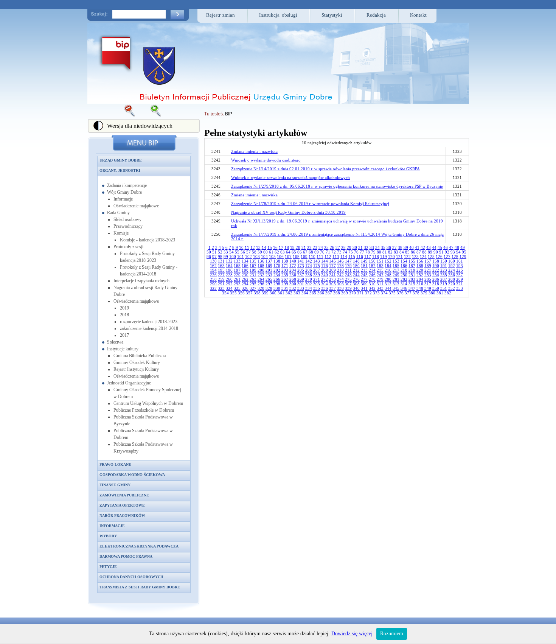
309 (364, 284)
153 (396, 261)
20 (298, 247)
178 (340, 265)
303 (316, 284)
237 (300, 274)
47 (451, 247)
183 (380, 265)
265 (269, 279)
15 (269, 247)
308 (356, 284)
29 (349, 247)
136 (261, 261)
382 (447, 293)
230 (245, 274)
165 (237, 265)
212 (356, 270)
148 (356, 261)
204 (292, 270)
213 (364, 270)
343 (380, 288)
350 (435, 288)
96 (209, 256)
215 (380, 270)
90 (435, 252)
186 (404, 265)
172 (292, 265)
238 (308, 274)
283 (411, 279)
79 (373, 252)
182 (372, 265)
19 (292, 247)
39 (406, 247)
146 (340, 261)
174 (308, 265)
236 (292, 274)
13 (258, 247)
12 (252, 247)
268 (292, 279)
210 (340, 270)
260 (229, 279)
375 (392, 293)
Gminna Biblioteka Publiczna (139, 355)
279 (380, 279)
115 (351, 256)
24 (320, 247)
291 (221, 284)
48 (457, 247)
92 (447, 252)
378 (416, 293)
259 (221, 279)
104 (264, 256)
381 (439, 293)
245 (364, 274)
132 (229, 261)
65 (294, 252)
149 (364, 261)
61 (271, 252)
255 (443, 274)
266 (276, 279)
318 (435, 284)
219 (411, 270)
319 (443, 284)
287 (443, 279)
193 (459, 265)
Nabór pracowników (122, 515)
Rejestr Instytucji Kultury (136, 369)
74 (345, 252)
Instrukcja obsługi (278, 15)
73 (339, 252)
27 (337, 247)
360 (273, 293)
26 (332, 247)
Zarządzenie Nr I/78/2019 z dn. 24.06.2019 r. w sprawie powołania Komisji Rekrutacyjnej (310, 203)
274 (340, 279)
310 (372, 284)
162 (213, 265)
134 (245, 261)
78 (367, 252)
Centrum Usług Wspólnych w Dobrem (148, 403)
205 (300, 270)
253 (427, 274)
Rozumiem (391, 633)
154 (404, 261)
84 (401, 252)
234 (276, 274)
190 (435, 265)
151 (380, 261)
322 (213, 288)
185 (396, 265)
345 (396, 288)
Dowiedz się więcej (352, 633)
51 (214, 252)
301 (300, 284)
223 (443, 270)
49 (462, 247)
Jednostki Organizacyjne (129, 383)
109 (304, 256)
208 (324, 270)
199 (253, 270)
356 (241, 293)
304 (324, 284)
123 (415, 256)
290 (213, 284)
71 (328, 252)
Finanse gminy (114, 485)
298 (276, 284)
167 (253, 265)
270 (308, 279)
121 (399, 256)
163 (221, 265)
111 (320, 256)
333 (300, 288)
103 (256, 256)
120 (391, 256)
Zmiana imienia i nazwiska (254, 151)
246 (372, 274)
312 (388, 284)
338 (340, 288)
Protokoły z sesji (128, 246)
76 (356, 252)
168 (261, 265)
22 (309, 247)
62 (277, 252)
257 (459, 274)
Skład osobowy (127, 219)
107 (288, 256)
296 (261, 284)
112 (328, 256)
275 (348, 279)
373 (376, 293)
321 (459, 284)
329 (269, 288)
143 (316, 261)
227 (221, 274)
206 (308, 270)
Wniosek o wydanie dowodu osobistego (266, 160)
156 (419, 261)
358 (257, 293)
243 (348, 274)
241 (332, 274)
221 (427, 270)
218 (404, 270)
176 (324, 265)
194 (213, 270)
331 (284, 288)
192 (451, 265)
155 (411, 261)
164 (229, 265)
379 (424, 293)
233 (269, 274)
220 (419, 270)
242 (340, 274)
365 (312, 293)
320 (451, 284)
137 (269, 261)
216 (388, 270)
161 (459, 261)
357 (249, 293)
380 (432, 293)
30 (355, 247)
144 (324, 261)
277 (364, 279)
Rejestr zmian (220, 15)
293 (237, 284)
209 (332, 270)
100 (232, 256)
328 (261, 288)
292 (229, 284)
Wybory (108, 536)
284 (419, 279)
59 (260, 252)
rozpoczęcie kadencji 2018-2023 (148, 321)
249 (396, 274)
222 (435, 270)
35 (383, 247)
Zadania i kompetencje (127, 185)
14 (264, 247)
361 (281, 293)
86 (413, 252)
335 (316, 288)
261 (237, 279)
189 (427, 265)
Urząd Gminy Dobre (120, 160)
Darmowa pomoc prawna (125, 556)
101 (240, 256)
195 (221, 270)
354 (225, 293)
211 (348, 270)
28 (343, 247)
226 (213, 274)
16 (275, 247)
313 (396, 284)
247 (380, 274)
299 (284, 284)
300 (292, 284)
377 (408, 293)
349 (427, 288)
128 (455, 256)
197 (237, 270)
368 (336, 293)
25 (326, 247)
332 (292, 288)
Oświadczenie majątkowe (136, 205)
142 (308, 261)
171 (284, 265)
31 (360, 247)
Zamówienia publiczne (124, 495)
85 (407, 252)
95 (464, 252)
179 (348, 265)
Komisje (121, 233)
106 (280, 256)
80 (379, 252)
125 (431, 256)
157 (427, 261)
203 (284, 270)
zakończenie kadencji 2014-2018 (149, 328)
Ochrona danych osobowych (131, 577)
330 (276, 288)
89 (430, 252)
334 (308, 288)
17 (281, 247)
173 (300, 265)
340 (356, 288)
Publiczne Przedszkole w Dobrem (143, 410)
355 (233, 293)
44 (434, 247)
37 (394, 247)
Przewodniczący (128, 226)
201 (269, 270)
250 (404, 274)
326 (245, 288)
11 (247, 247)
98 (220, 256)
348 (419, 288)
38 (400, 247)
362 (289, 293)
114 (343, 256)
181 (364, 265)
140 (292, 261)
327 (253, 288)
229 (237, 274)
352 (451, 288)
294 (245, 284)
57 (248, 252)
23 (315, 247)
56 (243, 252)
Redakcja (376, 15)
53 (226, 252)
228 (229, 274)
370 (352, 293)
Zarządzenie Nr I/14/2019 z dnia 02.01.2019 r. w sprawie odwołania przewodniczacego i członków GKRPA (325, 168)
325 (237, 288)
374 (384, 293)
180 (356, 265)
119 (383, 256)
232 (261, 274)
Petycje (108, 567)
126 (439, 256)
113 (335, 256)
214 (372, 270)
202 (276, 270)
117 (367, 256)
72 (333, 252)
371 (360, 293)
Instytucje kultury (122, 349)
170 (276, 265)
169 (269, 265)
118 (375, 256)
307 (348, 284)
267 (284, 279)
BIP (228, 114)
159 (443, 261)
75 (350, 252)
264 (261, 279)
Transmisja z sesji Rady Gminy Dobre (139, 587)
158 (435, 261)
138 (276, 261)
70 (322, 252)
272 (324, 279)
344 (388, 288)
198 (245, 270)
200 (261, 270)
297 (269, 284)
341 (364, 288)
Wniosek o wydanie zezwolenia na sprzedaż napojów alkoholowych (290, 177)
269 (300, 279)
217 (396, 270)
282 (404, 279)
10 (241, 247)
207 (316, 270)
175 (316, 265)
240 (324, 274)
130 (213, 261)
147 (348, 261)
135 (253, 261)
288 (451, 279)
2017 (124, 335)
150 (372, 261)
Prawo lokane (115, 464)
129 (463, 256)
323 (221, 288)
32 (366, 247)
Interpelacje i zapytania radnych (141, 280)
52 (220, 252)
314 (404, 284)
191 (443, 265)
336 (324, 288)
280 (388, 279)
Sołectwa (115, 342)
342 (372, 288)
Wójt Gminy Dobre (124, 192)
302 (308, 284)
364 (304, 293)
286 (435, 279)
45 (440, 247)
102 (248, 256)
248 (388, 274)
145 (332, 261)
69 (316, 252)
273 (332, 279)
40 (411, 247)
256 (451, 274)
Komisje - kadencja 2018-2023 (147, 240)
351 (443, 288)
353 (459, 288)
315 (411, 284)
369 (344, 293)
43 (428, 247)
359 (265, 293)
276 (356, 279)
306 (340, 284)
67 (305, 252)
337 (332, 288)
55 (237, 252)
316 (419, 284)
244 (356, 274)
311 (380, 284)
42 (423, 247)
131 (221, 261)
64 (288, 252)
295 (253, 284)
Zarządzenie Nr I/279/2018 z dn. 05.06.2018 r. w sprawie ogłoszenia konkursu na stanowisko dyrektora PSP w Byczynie (337, 186)
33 (372, 247)
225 (459, 270)
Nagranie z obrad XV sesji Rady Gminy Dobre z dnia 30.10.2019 (288, 212)
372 (368, 293)
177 (332, 265)
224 (451, 270)
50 (209, 252)
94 (458, 252)
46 (445, 247)
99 (226, 256)
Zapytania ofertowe (122, 505)
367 (328, 293)
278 (372, 279)
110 (312, 256)
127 (447, 256)
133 (237, 261)
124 (423, 256)
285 (427, 279)
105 (272, 256)
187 (411, 265)
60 (265, 252)
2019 (124, 308)
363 (297, 293)
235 (284, 274)
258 (213, 279)
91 (441, 252)
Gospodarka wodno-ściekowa (132, 475)
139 (284, 261)
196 (229, 270)
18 (286, 247)
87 (418, 252)
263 (253, 279)
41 (417, 247)
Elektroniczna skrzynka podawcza (139, 546)
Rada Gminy (118, 212)
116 (359, 256)
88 (424, 252)
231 (253, 274)
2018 (124, 314)
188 (419, 265)
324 (229, 288)
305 (332, 284)
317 (427, 284)
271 (316, 279)
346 (404, 288)
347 (411, 288)
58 (254, 252)
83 (396, 252)
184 (388, 265)
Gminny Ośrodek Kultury (136, 362)
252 (419, 274)
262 (245, 279)
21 (303, 247)
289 (459, 279)
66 (299, 252)
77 (362, 252)
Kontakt (418, 15)
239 (316, 274)
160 (451, 261)
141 (300, 261)
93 (452, 252)
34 (377, 247)
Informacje (123, 199)
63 (282, 252)
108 (296, 256)
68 (311, 252)
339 (348, 288)
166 (245, 265)
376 (400, 293)
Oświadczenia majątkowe (136, 301)
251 (411, 274)
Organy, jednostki (119, 170)
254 (435, 274)
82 (390, 252)
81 (384, 252)
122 (407, 256)
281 (396, 279)
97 (214, 256)
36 (389, 247)
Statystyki (331, 15)
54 (231, 252)
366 (320, 293)
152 (388, 261)
